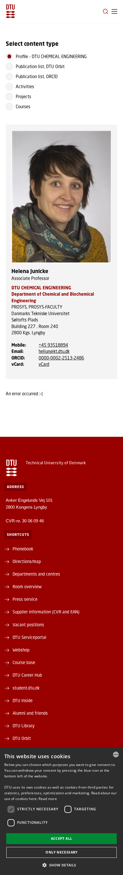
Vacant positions (28, 624)
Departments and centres (36, 573)
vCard (44, 364)
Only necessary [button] (61, 852)
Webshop (21, 649)
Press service (25, 599)
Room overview (27, 586)
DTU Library (24, 725)
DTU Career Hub (27, 675)
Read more (48, 798)
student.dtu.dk (26, 687)
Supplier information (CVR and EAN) (46, 611)
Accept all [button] (61, 838)
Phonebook (23, 548)
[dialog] (61, 811)
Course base (24, 662)
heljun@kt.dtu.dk (54, 351)
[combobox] (116, 754)
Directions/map (27, 561)
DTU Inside (23, 700)
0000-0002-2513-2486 (61, 357)
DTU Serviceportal (29, 637)
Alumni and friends (30, 713)
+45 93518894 (53, 344)
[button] (114, 11)
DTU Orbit (22, 738)
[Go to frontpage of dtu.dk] (10, 11)
